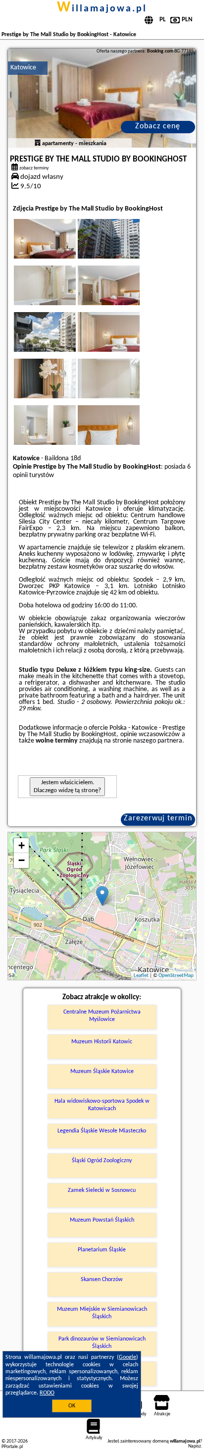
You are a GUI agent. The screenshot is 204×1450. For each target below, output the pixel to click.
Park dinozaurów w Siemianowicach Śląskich (102, 1342)
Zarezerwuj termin (158, 818)
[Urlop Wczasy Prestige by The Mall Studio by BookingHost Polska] (58, 248)
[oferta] (38, 144)
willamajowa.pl (102, 9)
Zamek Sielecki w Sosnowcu (102, 1190)
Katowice (23, 67)
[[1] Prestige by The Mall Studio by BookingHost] (102, 98)
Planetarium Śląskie (102, 1250)
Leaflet (141, 975)
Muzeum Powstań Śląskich (102, 1220)
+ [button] (21, 845)
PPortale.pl (12, 1447)
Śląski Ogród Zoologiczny (102, 1161)
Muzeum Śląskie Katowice (102, 1071)
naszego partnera (157, 741)
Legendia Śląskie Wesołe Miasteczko (101, 1131)
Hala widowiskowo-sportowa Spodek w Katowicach (102, 1104)
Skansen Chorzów (102, 1280)
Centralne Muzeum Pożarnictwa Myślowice (102, 1015)
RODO (47, 1393)
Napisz (194, 1446)
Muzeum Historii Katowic (101, 1042)
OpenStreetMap (176, 975)
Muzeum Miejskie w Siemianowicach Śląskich (102, 1312)
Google (127, 1357)
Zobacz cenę (157, 126)
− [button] (21, 860)
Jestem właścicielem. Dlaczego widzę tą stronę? (67, 786)
